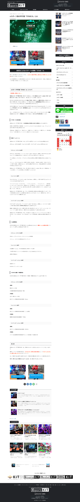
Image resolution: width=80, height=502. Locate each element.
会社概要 (19, 484)
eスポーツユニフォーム (17, 62)
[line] (33, 384)
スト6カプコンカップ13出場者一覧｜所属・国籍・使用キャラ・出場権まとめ (67, 23)
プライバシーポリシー (25, 484)
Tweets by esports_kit (60, 113)
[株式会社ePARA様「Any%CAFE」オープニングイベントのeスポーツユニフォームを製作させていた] (62, 122)
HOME (13, 9)
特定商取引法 (42, 484)
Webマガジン (45, 9)
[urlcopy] (36, 384)
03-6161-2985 (63, 2)
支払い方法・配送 (48, 484)
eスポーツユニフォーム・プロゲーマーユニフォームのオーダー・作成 (40, 487)
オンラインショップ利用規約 (34, 484)
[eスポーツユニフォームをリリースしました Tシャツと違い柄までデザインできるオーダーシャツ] (67, 122)
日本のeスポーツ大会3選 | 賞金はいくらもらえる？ (28, 409)
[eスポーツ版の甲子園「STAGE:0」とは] (30, 384)
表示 (16, 46)
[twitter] (25, 384)
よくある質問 (56, 9)
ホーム (15, 484)
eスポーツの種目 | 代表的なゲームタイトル (27, 401)
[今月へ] (68, 133)
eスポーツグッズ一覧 (23, 9)
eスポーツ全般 (13, 418)
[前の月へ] (66, 133)
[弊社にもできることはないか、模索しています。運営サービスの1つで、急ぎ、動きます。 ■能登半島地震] (58, 122)
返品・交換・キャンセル (56, 484)
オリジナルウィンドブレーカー (36, 62)
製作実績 (34, 9)
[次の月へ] (71, 133)
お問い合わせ (67, 9)
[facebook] (28, 384)
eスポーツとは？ (21, 393)
